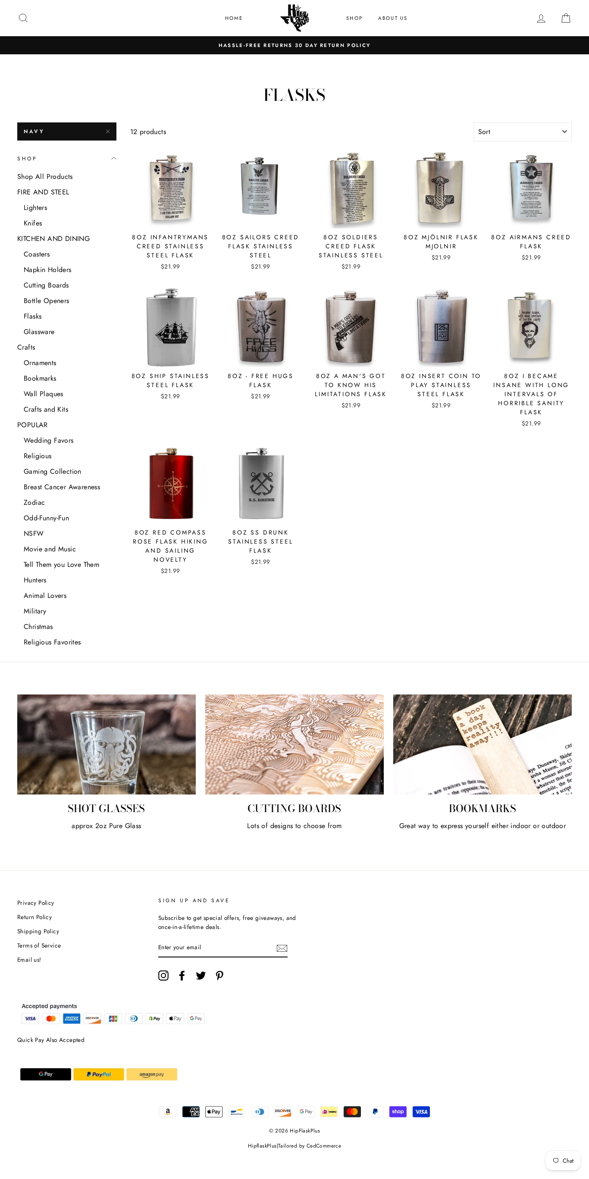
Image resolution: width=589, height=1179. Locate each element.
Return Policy (34, 917)
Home (234, 18)
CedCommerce (324, 1146)
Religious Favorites (52, 642)
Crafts (26, 347)
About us (393, 18)
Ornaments (40, 363)
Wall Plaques (43, 394)
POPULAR (32, 425)
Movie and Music (50, 549)
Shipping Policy (38, 931)
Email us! (29, 959)
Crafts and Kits (46, 409)
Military (35, 611)
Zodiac (34, 502)
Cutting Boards (46, 285)
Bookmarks (40, 378)
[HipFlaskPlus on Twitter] (201, 975)
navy (34, 131)
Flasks (32, 316)
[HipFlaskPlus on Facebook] (182, 975)
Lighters (35, 208)
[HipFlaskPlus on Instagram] (163, 975)
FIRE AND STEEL (43, 192)
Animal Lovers (45, 595)
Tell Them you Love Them (61, 564)
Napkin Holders (48, 270)
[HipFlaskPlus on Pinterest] (219, 975)
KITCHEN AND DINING (53, 239)
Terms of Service (39, 945)
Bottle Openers (46, 301)
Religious (38, 456)
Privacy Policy (35, 902)
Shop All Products (45, 176)
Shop (354, 18)
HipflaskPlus (262, 1146)
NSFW (34, 533)
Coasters (37, 254)
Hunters (35, 580)
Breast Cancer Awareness (62, 487)
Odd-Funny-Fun (46, 518)
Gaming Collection (52, 471)
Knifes (33, 223)
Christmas (38, 627)
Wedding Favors (49, 440)
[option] (294, 45)
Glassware (39, 332)
